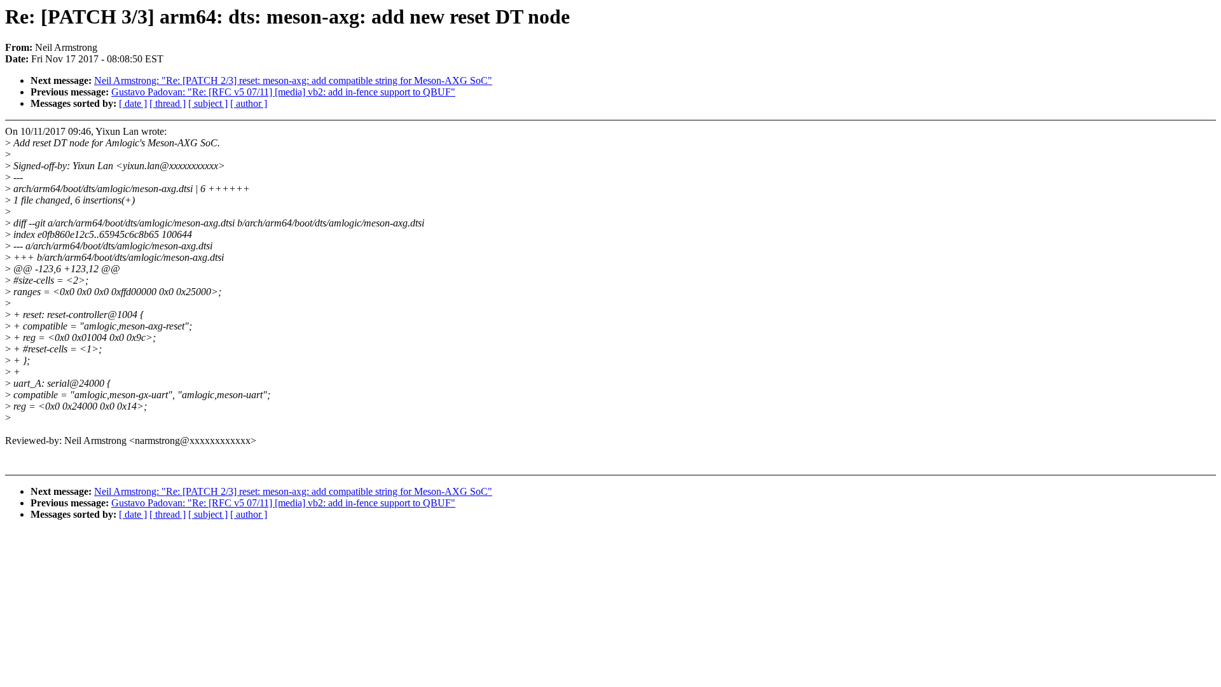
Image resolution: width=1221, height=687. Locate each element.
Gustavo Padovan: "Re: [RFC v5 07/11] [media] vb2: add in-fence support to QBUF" (283, 92)
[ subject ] (208, 103)
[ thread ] (167, 103)
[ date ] (133, 103)
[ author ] (248, 103)
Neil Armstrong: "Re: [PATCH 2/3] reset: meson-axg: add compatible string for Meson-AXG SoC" (293, 80)
